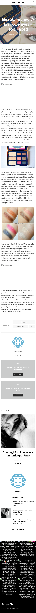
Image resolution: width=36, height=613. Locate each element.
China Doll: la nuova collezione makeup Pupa (23, 502)
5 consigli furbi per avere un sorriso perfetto (18, 454)
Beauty (18, 14)
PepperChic (18, 2)
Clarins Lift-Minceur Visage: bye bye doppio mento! (24, 520)
